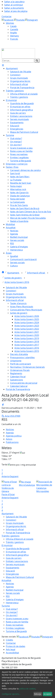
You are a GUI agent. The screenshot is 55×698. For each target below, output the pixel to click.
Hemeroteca (12, 602)
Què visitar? (12, 609)
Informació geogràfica (17, 554)
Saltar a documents (14, 7)
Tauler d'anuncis (18, 303)
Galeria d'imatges (15, 599)
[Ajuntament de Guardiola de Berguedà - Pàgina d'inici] (18, 53)
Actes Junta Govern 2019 (26, 338)
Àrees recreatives (14, 624)
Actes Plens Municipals (21, 306)
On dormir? (11, 615)
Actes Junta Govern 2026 (26, 316)
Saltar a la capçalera (14, 1)
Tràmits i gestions (10, 535)
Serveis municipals (15, 564)
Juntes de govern (13, 277)
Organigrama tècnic (16, 297)
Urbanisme (15, 360)
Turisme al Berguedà (16, 631)
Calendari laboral (18, 386)
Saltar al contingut (13, 4)
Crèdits (9, 639)
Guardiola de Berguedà (17, 548)
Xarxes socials (13, 593)
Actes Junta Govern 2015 (26, 351)
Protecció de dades (15, 646)
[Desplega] (22, 273)
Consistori (11, 290)
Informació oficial (36, 272)
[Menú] (3, 65)
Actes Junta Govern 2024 (26, 322)
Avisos (9, 439)
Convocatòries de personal (23, 382)
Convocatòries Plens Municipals (26, 309)
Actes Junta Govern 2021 (26, 332)
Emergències (12, 574)
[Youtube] (19, 19)
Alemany (14, 35)
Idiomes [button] (10, 23)
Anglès (13, 32)
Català (13, 26)
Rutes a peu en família (17, 621)
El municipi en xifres (16, 551)
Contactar (7, 16)
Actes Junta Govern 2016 (17, 282)
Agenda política (13, 435)
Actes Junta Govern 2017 (26, 344)
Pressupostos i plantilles (22, 357)
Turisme (6, 605)
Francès (14, 39)
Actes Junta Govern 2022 (26, 328)
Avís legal (10, 649)
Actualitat (6, 580)
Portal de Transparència (18, 389)
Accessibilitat (12, 652)
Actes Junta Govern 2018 (26, 341)
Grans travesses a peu (17, 618)
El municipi (7, 545)
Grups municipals (15, 293)
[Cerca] (37, 61)
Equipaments (12, 567)
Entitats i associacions (17, 561)
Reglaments (16, 373)
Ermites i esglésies (15, 628)
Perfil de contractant (20, 363)
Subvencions (16, 379)
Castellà (14, 29)
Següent (14, 476)
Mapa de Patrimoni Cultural (20, 577)
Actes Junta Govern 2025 (26, 319)
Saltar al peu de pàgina (15, 11)
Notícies (10, 429)
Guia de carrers (13, 558)
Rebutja (37, 694)
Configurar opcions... (11, 694)
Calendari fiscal (17, 376)
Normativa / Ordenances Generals (27, 367)
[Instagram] (31, 19)
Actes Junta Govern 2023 (26, 325)
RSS (8, 596)
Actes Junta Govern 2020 (26, 335)
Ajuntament (13, 272)
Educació (10, 570)
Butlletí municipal (14, 589)
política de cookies (27, 688)
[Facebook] (8, 19)
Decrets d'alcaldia (19, 354)
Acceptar (47, 694)
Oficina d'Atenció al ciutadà (19, 539)
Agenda (10, 432)
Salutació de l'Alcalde (16, 287)
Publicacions (12, 442)
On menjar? (12, 612)
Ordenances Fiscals (20, 370)
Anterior (6, 476)
